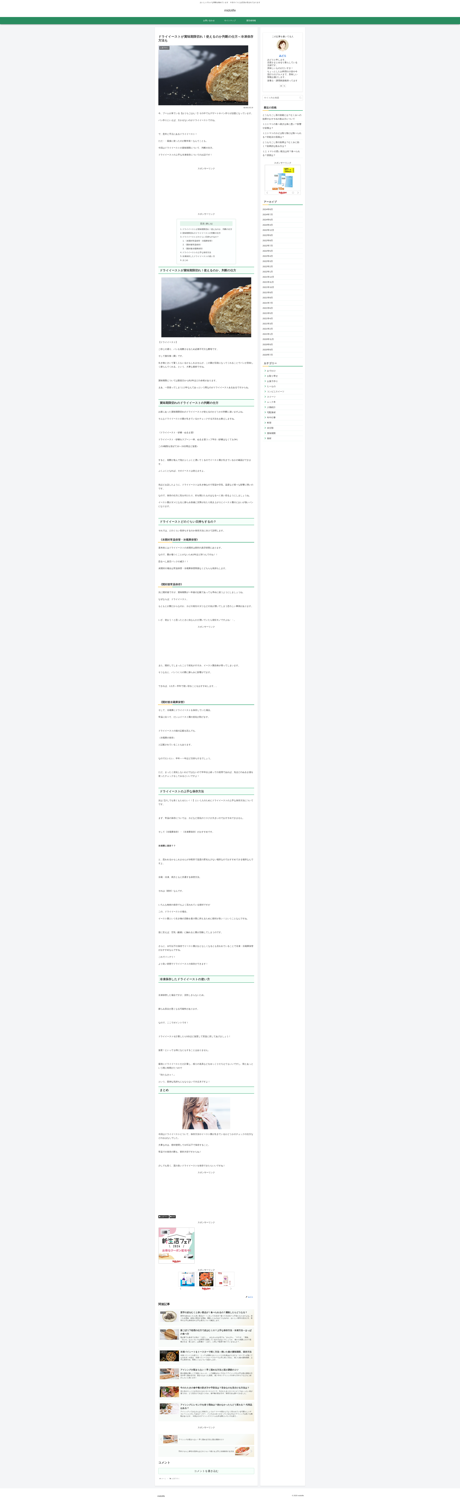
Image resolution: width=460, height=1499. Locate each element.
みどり (282, 55)
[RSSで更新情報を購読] (284, 85)
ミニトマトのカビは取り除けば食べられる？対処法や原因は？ (282, 135)
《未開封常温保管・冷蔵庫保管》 (199, 241)
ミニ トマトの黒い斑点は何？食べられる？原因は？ (281, 153)
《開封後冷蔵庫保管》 (194, 248)
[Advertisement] (206, 187)
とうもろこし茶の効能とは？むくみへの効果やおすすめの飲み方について (282, 117)
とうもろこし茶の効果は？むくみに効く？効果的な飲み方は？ (281, 144)
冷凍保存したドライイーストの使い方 (198, 256)
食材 (173, 1217)
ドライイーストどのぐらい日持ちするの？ (200, 237)
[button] (300, 97)
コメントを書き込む (206, 1471)
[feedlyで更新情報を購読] (281, 85)
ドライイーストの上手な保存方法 (196, 252)
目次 (202, 223)
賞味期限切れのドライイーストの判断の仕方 (201, 233)
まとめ (185, 260)
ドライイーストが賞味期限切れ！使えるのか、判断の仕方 (207, 229)
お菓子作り (164, 1217)
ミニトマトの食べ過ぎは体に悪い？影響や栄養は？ (282, 126)
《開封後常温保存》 (193, 245)
